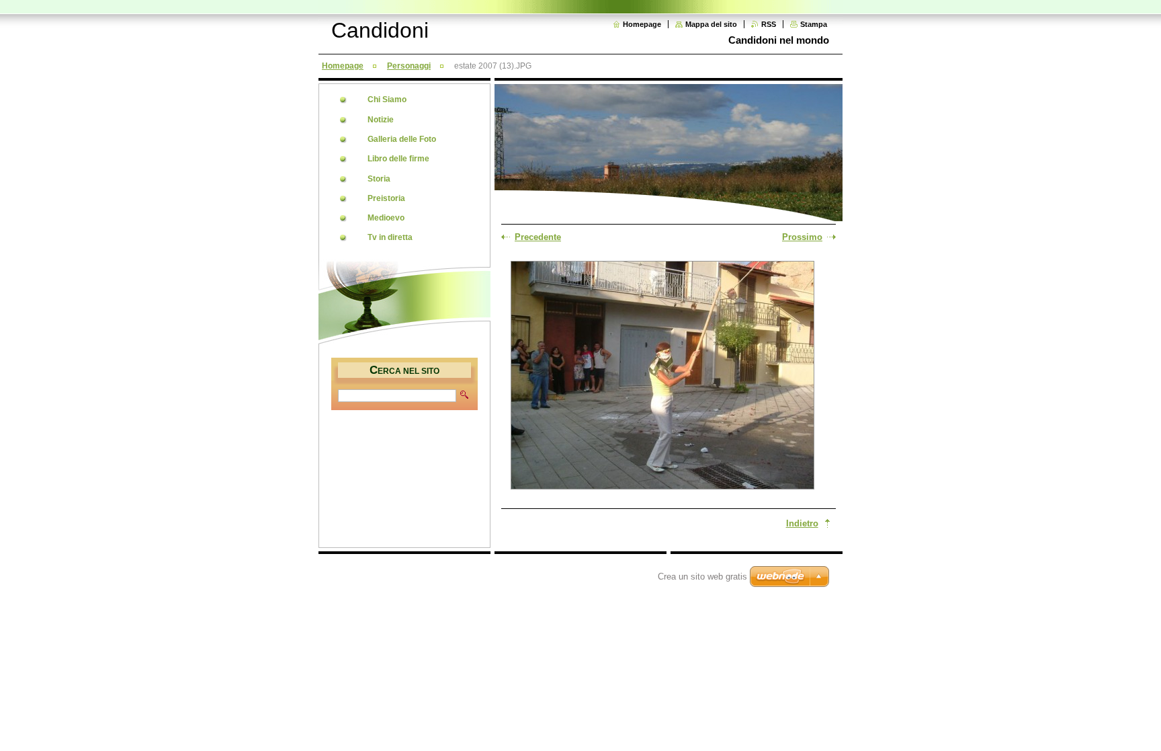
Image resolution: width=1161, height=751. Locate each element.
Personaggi (409, 66)
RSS (768, 24)
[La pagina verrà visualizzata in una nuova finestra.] (662, 376)
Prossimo (802, 237)
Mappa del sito (711, 24)
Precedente (538, 237)
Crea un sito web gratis (702, 576)
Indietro (802, 523)
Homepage (642, 24)
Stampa (813, 24)
